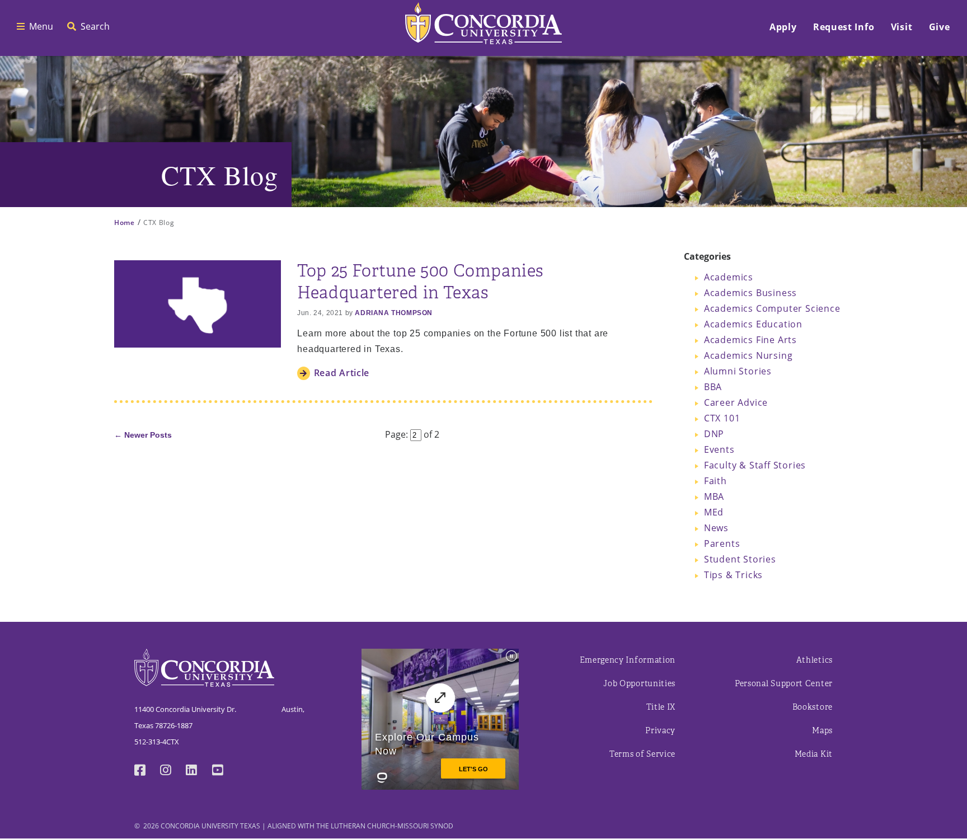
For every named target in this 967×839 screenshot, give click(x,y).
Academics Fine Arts (750, 339)
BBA (713, 386)
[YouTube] (225, 771)
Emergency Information (628, 660)
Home (124, 222)
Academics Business (750, 292)
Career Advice (736, 402)
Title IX (661, 707)
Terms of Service (642, 754)
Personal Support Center (784, 683)
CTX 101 (722, 418)
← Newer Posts (143, 434)
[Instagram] (173, 771)
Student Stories (740, 559)
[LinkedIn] (199, 771)
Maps (822, 730)
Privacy (660, 730)
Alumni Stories (738, 371)
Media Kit (814, 754)
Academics (728, 277)
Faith (715, 480)
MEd (714, 512)
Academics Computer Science (772, 308)
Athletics (814, 660)
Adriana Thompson (394, 313)
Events (719, 449)
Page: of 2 (412, 434)
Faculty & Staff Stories (755, 465)
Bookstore (812, 707)
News (716, 527)
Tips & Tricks (733, 574)
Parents (722, 543)
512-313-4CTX (156, 741)
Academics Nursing (748, 355)
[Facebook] (147, 771)
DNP (714, 433)
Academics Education (753, 324)
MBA (714, 496)
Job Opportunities (639, 683)
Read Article (341, 373)
